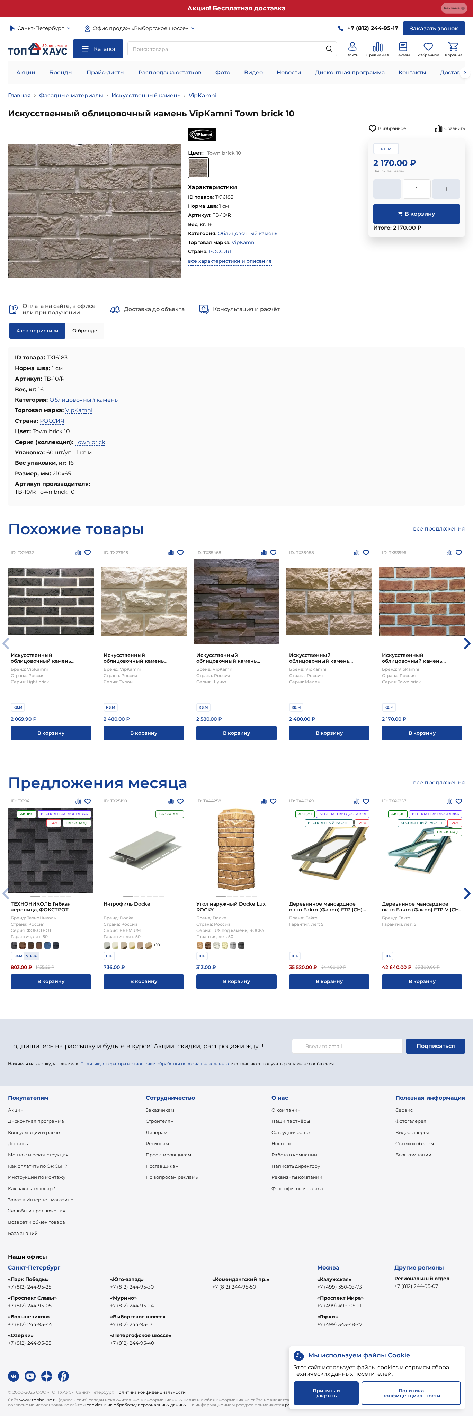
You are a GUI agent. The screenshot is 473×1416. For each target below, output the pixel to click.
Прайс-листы (106, 72)
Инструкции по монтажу (36, 1177)
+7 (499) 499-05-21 (339, 1305)
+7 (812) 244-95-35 (29, 1343)
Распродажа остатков (170, 72)
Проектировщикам (168, 1154)
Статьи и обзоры (414, 1143)
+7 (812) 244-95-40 (132, 1343)
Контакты (412, 72)
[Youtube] (30, 1376)
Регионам (157, 1143)
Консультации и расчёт (35, 1132)
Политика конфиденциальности (150, 1392)
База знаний (23, 1233)
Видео (253, 72)
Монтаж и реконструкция (38, 1154)
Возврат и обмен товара (36, 1222)
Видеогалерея (412, 1132)
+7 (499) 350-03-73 (339, 1287)
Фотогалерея (410, 1121)
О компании (286, 1110)
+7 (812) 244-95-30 (132, 1287)
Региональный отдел (421, 1278)
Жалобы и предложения (36, 1210)
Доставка (19, 1143)
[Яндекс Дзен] (46, 1376)
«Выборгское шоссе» (138, 1316)
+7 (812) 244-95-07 (416, 1286)
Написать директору (295, 1166)
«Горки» (327, 1316)
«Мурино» (123, 1298)
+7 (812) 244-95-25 (29, 1287)
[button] (467, 643)
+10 (156, 944)
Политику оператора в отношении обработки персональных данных (155, 1063)
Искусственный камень (145, 95)
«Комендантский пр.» (240, 1279)
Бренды (61, 72)
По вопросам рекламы (172, 1177)
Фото (222, 72)
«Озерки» (21, 1335)
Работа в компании (294, 1154)
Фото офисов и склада (297, 1188)
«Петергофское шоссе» (140, 1335)
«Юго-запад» (127, 1279)
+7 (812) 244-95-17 (131, 1324)
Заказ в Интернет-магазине (40, 1199)
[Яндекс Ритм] (63, 1376)
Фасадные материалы (71, 95)
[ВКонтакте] (13, 1376)
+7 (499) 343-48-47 (339, 1324)
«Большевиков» (29, 1316)
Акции (25, 72)
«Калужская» (334, 1279)
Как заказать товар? (31, 1188)
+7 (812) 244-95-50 (234, 1287)
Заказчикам (160, 1110)
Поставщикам (162, 1166)
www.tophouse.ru (38, 1399)
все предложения (439, 528)
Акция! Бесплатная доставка (236, 8)
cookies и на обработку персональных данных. (137, 1404)
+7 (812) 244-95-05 (30, 1305)
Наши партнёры (290, 1121)
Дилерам (156, 1132)
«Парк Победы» (28, 1279)
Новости (289, 72)
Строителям (160, 1121)
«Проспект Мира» (340, 1298)
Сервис (404, 1110)
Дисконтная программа (350, 72)
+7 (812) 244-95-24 (132, 1305)
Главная (19, 95)
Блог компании (413, 1154)
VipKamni (202, 95)
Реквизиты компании (296, 1177)
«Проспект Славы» (32, 1298)
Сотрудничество (290, 1132)
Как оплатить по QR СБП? (37, 1166)
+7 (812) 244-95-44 (30, 1324)
